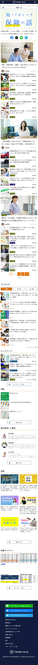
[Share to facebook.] (11, 37)
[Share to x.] (16, 37)
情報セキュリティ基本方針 (13, 626)
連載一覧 (19, 7)
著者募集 (7, 637)
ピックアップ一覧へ (19, 384)
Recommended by (30, 347)
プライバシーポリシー (11, 629)
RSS (6, 640)
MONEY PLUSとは (10, 620)
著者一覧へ (19, 463)
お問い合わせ (9, 635)
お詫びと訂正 (9, 643)
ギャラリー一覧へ (19, 588)
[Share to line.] (21, 37)
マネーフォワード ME (11, 646)
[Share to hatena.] (26, 37)
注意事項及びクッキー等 (12, 632)
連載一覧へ (19, 542)
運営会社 (7, 623)
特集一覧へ (19, 422)
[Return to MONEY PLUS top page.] (19, 2)
